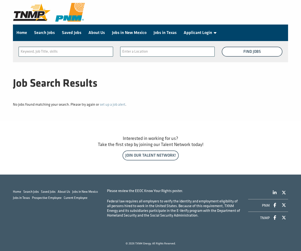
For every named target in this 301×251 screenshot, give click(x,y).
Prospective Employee (47, 198)
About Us (96, 32)
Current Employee (75, 198)
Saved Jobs (71, 32)
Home (21, 32)
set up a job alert (112, 104)
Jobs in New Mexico (129, 32)
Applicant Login (198, 32)
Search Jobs (44, 32)
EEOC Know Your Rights (153, 191)
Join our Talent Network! (150, 155)
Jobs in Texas (165, 32)
